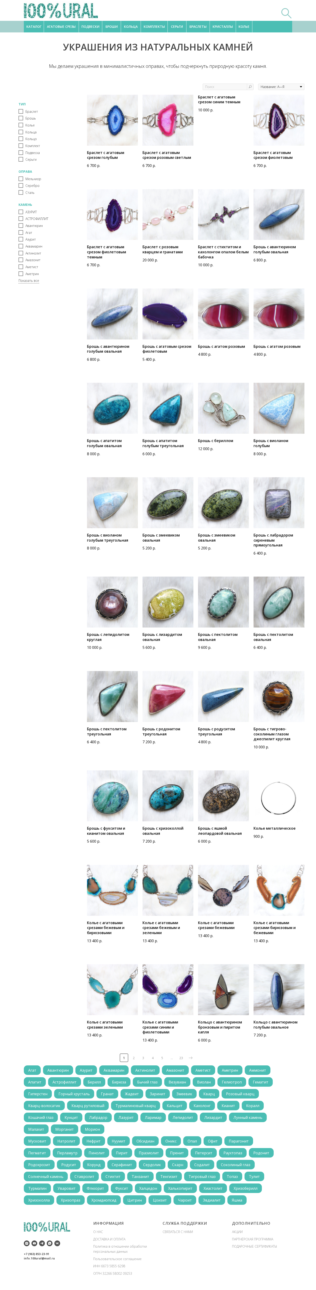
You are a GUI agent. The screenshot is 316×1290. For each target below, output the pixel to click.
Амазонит (175, 1070)
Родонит (261, 1152)
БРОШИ (111, 26)
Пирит (122, 1152)
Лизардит (213, 1117)
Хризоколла (39, 1200)
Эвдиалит (212, 1200)
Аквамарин (114, 1070)
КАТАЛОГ (33, 26)
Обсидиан (145, 1141)
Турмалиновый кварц (135, 1105)
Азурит (86, 1070)
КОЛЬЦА (131, 26)
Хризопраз (70, 1200)
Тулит (254, 1176)
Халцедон (148, 1188)
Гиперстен (37, 1093)
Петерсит (203, 1152)
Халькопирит (180, 1188)
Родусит (68, 1164)
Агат (32, 1070)
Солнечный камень (45, 1176)
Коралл (252, 1105)
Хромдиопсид (103, 1200)
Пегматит (37, 1152)
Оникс (171, 1141)
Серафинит (122, 1164)
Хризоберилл (245, 1188)
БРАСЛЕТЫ (198, 26)
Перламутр (67, 1152)
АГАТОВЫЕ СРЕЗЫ (61, 26)
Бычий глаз (147, 1082)
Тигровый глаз (202, 1176)
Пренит (177, 1152)
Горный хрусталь (74, 1093)
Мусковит (37, 1141)
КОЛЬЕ (244, 26)
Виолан (204, 1082)
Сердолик (152, 1164)
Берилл (94, 1082)
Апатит (34, 1082)
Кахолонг (202, 1105)
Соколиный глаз (235, 1164)
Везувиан (177, 1082)
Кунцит (71, 1117)
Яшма (237, 1200)
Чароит (185, 1200)
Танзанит (140, 1176)
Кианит (228, 1105)
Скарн (177, 1164)
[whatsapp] (50, 1243)
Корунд (94, 1164)
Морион (92, 1129)
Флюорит (95, 1188)
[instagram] (27, 1243)
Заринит (157, 1093)
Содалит (202, 1164)
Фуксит (121, 1188)
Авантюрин (58, 1070)
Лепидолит (183, 1117)
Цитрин (134, 1200)
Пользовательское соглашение (117, 1259)
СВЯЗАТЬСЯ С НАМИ (178, 1232)
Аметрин (230, 1070)
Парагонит (239, 1141)
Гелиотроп (232, 1082)
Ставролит (84, 1176)
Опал (192, 1141)
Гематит (260, 1082)
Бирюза (119, 1082)
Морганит (64, 1129)
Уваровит (67, 1188)
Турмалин (37, 1188)
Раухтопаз (232, 1152)
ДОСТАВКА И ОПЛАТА (109, 1239)
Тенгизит (168, 1176)
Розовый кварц (240, 1093)
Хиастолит (213, 1188)
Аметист (203, 1070)
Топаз (232, 1176)
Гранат (107, 1093)
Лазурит (126, 1117)
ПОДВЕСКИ (90, 26)
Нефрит (94, 1141)
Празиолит (149, 1152)
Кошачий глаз (40, 1117)
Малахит (36, 1129)
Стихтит (113, 1176)
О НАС (98, 1232)
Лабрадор (98, 1117)
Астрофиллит (65, 1082)
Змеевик (184, 1093)
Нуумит (118, 1141)
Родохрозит (39, 1164)
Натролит (66, 1141)
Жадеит (132, 1093)
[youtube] (34, 1243)
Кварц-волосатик (44, 1105)
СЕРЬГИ (177, 26)
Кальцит (175, 1105)
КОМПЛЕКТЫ (154, 26)
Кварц (209, 1093)
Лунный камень (247, 1117)
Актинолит (145, 1070)
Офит (213, 1141)
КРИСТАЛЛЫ (223, 26)
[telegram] (42, 1243)
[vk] (57, 1243)
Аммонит (257, 1070)
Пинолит (97, 1152)
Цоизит (160, 1200)
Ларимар (153, 1117)
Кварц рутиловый (87, 1105)
